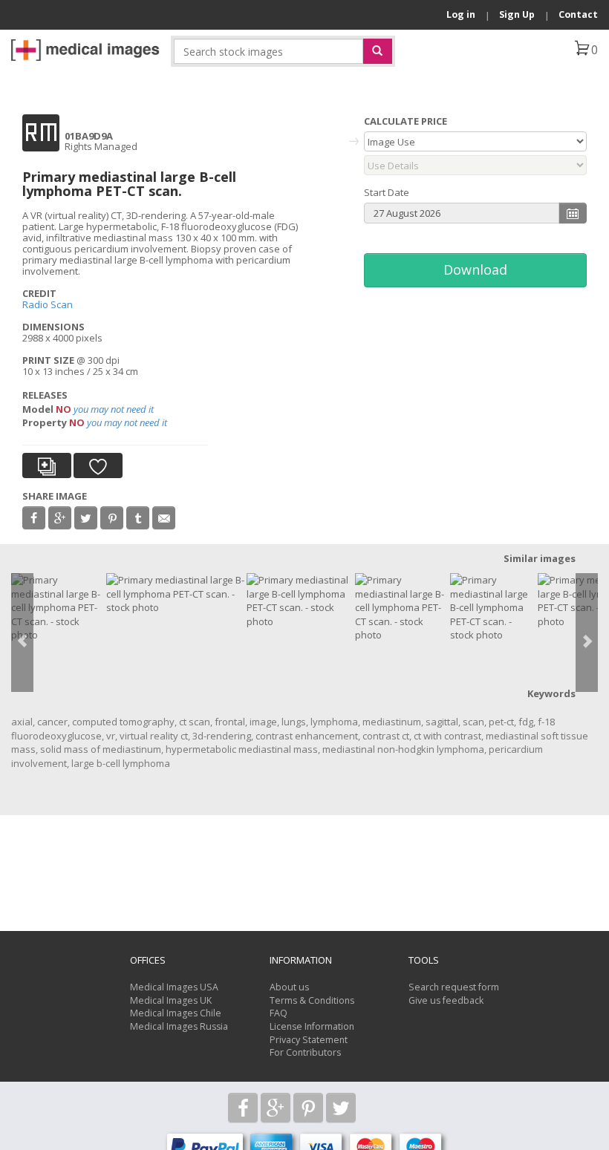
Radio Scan (47, 304)
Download (475, 269)
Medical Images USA (174, 987)
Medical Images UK (171, 1000)
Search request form (453, 987)
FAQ (278, 1013)
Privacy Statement (309, 1039)
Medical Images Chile (175, 1013)
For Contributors (305, 1052)
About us (289, 987)
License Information (312, 1026)
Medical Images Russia (179, 1026)
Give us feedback (445, 1000)
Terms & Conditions (312, 1000)
